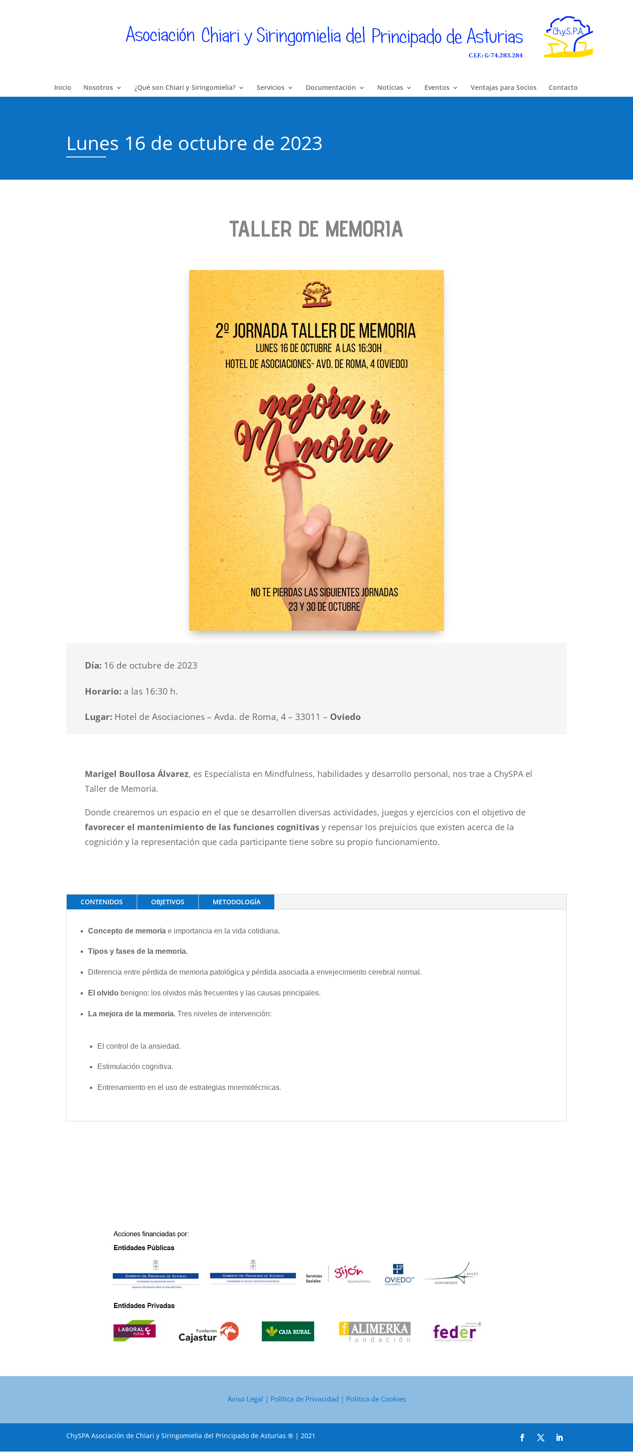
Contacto (563, 88)
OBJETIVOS (167, 901)
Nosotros (98, 88)
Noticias (390, 88)
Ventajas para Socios (504, 88)
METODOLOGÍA (236, 901)
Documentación (331, 88)
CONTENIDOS (102, 901)
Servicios (271, 88)
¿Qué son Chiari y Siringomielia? (184, 88)
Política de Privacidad (305, 1398)
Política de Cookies (376, 1398)
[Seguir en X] (540, 1437)
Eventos (436, 88)
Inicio (62, 88)
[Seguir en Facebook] (522, 1437)
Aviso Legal (245, 1398)
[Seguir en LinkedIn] (559, 1437)
